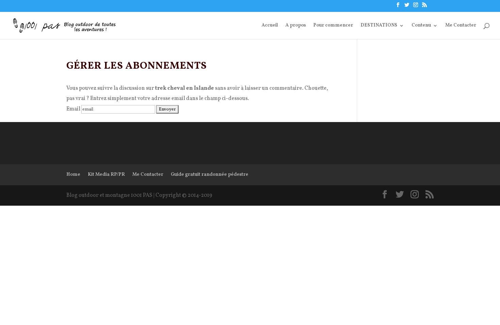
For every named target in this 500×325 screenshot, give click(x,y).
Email (73, 109)
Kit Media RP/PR (106, 174)
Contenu (421, 26)
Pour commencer (333, 26)
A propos (295, 26)
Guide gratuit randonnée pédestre (209, 174)
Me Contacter (460, 26)
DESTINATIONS (379, 26)
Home (73, 174)
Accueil (270, 26)
